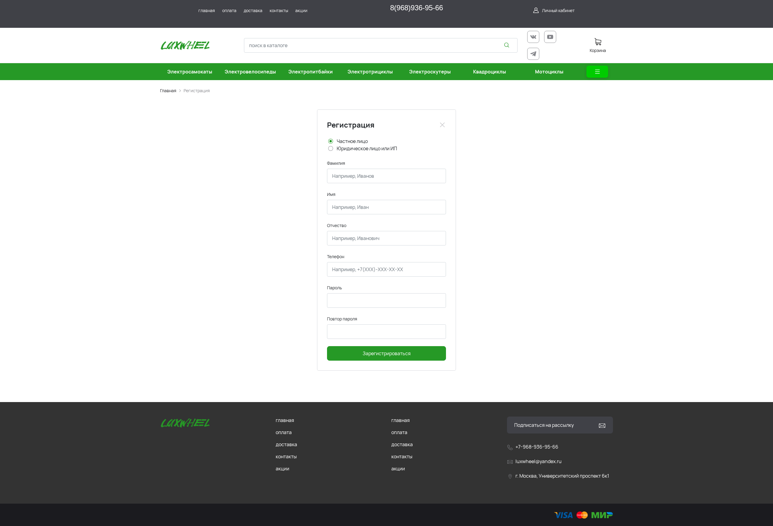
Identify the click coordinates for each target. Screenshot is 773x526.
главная (285, 420)
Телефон (335, 256)
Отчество (336, 225)
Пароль (334, 288)
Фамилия (336, 163)
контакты (286, 456)
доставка (286, 444)
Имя (331, 194)
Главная (168, 90)
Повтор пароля (342, 319)
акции (282, 468)
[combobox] (381, 45)
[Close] (442, 124)
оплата (284, 432)
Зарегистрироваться (387, 353)
